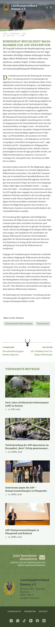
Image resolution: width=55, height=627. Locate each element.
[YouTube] (30, 620)
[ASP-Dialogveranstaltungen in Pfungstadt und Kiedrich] (27, 514)
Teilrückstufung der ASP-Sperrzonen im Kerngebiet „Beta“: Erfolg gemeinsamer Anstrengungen (27, 448)
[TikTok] (24, 620)
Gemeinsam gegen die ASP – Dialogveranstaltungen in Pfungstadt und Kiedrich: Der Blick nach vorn (25, 490)
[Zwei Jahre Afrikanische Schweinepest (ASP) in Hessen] (27, 386)
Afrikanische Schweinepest (18, 323)
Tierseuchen (43, 323)
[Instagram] (11, 620)
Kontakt (43, 611)
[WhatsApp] (17, 620)
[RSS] (44, 620)
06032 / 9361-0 (26, 594)
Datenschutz (14, 611)
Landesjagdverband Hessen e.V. (24, 7)
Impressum (30, 611)
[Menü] (51, 7)
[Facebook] (37, 620)
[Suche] (47, 7)
